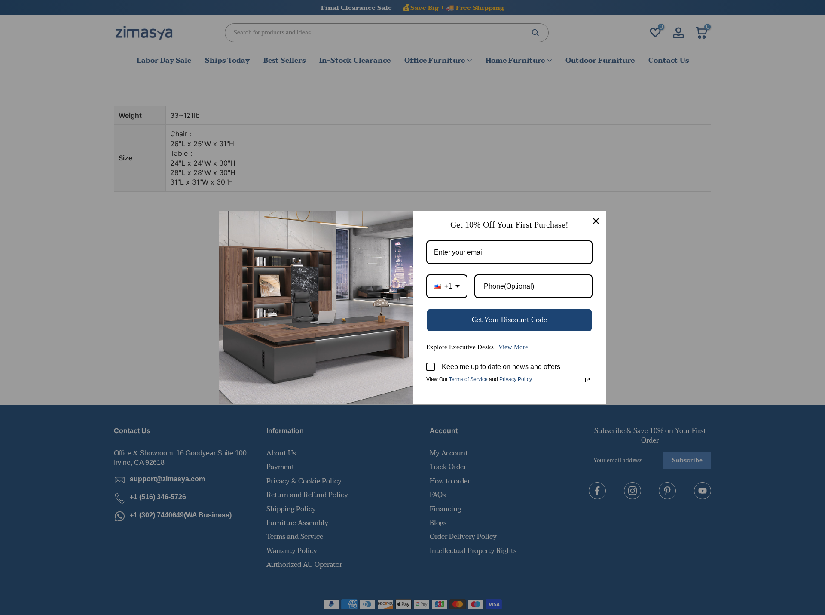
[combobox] (447, 286)
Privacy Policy (515, 379)
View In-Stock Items (706, 529)
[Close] (596, 221)
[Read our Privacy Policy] (587, 380)
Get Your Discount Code (509, 320)
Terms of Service (468, 379)
